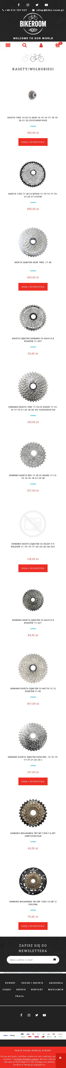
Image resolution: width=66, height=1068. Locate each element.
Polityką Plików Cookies (26, 1059)
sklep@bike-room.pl (48, 10)
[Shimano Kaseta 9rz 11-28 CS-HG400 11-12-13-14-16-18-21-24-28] (33, 455)
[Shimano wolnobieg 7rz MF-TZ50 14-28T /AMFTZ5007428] (33, 813)
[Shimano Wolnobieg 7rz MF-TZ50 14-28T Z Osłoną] (33, 881)
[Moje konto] (41, 45)
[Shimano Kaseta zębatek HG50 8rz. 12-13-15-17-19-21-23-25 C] (33, 737)
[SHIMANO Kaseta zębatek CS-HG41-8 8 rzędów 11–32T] (33, 600)
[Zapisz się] (54, 960)
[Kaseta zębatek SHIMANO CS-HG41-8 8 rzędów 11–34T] (33, 318)
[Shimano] (33, 126)
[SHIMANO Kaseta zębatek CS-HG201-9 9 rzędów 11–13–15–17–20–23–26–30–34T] (33, 524)
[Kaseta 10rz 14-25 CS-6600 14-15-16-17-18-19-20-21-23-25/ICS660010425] (33, 97)
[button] (8, 45)
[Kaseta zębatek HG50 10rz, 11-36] (33, 242)
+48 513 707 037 (14, 10)
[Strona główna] (33, 26)
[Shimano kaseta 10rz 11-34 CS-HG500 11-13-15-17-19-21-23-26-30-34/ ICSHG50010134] (33, 387)
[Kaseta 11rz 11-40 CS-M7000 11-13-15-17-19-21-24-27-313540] (33, 174)
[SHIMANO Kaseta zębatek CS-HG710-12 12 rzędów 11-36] (33, 668)
